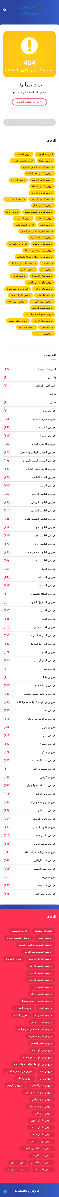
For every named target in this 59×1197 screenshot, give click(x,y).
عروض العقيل (48, 619)
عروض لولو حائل (45, 295)
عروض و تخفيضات (28, 10)
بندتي (53, 394)
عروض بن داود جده (18, 243)
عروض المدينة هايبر (24, 224)
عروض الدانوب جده (15, 199)
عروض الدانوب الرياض (42, 192)
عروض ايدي (49, 669)
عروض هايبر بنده (27, 327)
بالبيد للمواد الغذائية (45, 386)
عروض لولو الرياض (43, 288)
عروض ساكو (49, 752)
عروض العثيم (46, 224)
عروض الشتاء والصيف (43, 594)
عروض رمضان (28, 269)
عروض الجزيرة (18, 180)
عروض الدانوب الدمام (42, 186)
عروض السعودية (23, 218)
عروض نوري (47, 327)
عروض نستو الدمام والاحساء (39, 314)
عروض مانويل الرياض (42, 301)
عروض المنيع (48, 652)
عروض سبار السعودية (42, 275)
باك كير (52, 377)
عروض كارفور (19, 275)
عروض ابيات (49, 410)
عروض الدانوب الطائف (42, 199)
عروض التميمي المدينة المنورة (39, 460)
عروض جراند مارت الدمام (23, 263)
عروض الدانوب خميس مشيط (39, 211)
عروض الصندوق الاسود (43, 602)
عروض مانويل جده (17, 301)
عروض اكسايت (23, 154)
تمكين (52, 402)
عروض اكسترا (46, 160)
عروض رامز (47, 269)
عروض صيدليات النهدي (43, 769)
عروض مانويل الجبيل (20, 295)
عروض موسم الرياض (42, 307)
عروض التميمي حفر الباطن (40, 173)
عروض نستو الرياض (43, 320)
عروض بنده (47, 263)
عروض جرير (49, 727)
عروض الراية (12, 211)
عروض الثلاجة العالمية (42, 180)
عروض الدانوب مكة (45, 560)
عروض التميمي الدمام (22, 160)
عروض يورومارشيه (43, 333)
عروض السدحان (45, 218)
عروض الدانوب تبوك (45, 527)
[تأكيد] (8, 121)
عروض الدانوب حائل (43, 205)
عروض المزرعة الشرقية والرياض (37, 231)
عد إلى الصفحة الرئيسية (28, 102)
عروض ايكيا (49, 677)
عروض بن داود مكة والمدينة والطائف (35, 256)
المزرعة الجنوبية (45, 154)
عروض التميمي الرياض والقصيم (37, 167)
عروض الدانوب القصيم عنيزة (40, 519)
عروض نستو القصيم (18, 320)
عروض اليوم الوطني (43, 243)
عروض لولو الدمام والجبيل (40, 282)
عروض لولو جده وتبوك (17, 288)
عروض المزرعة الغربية (42, 237)
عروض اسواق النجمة (44, 419)
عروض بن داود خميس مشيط (39, 250)
